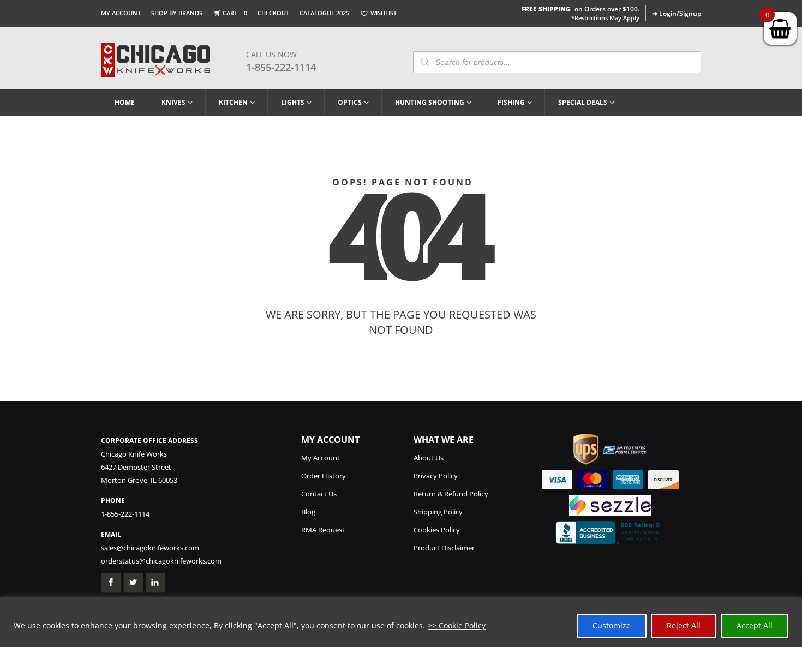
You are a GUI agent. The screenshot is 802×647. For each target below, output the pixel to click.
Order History (323, 476)
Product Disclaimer (444, 548)
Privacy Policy (436, 476)
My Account (121, 13)
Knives (173, 102)
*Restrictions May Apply (605, 18)
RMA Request (323, 530)
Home (125, 102)
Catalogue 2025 (324, 13)
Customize (611, 625)
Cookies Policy (437, 530)
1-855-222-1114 (281, 67)
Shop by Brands (176, 13)
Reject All (684, 625)
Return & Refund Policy (451, 494)
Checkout (273, 13)
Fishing (511, 102)
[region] (401, 622)
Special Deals (582, 102)
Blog (308, 512)
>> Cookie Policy (457, 625)
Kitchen (233, 102)
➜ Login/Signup (676, 13)
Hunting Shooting (429, 102)
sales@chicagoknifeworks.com (150, 548)
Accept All (755, 625)
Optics (350, 102)
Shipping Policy (438, 512)
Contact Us (319, 494)
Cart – (235, 13)
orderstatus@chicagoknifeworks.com (161, 561)
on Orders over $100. (580, 9)
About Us (429, 458)
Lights (292, 102)
